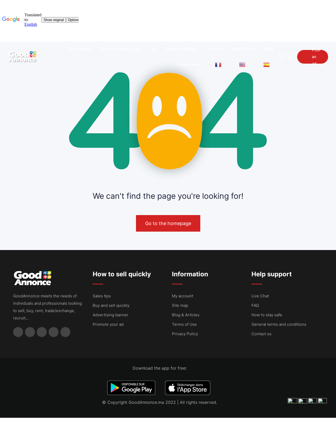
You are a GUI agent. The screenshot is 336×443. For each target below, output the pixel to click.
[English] (242, 64)
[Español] (266, 64)
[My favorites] (281, 56)
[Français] (218, 64)
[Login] (290, 56)
